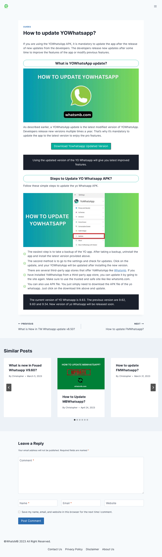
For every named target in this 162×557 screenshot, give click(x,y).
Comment (27, 460)
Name (24, 503)
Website (111, 503)
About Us (108, 549)
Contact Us (55, 549)
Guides (27, 27)
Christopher (18, 376)
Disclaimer (92, 549)
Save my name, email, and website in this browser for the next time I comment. (67, 511)
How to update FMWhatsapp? (125, 326)
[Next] (153, 387)
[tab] (74, 420)
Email (67, 503)
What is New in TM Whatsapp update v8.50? (46, 326)
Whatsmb (120, 270)
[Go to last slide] (8, 387)
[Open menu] (155, 6)
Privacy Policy (74, 549)
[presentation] (81, 373)
